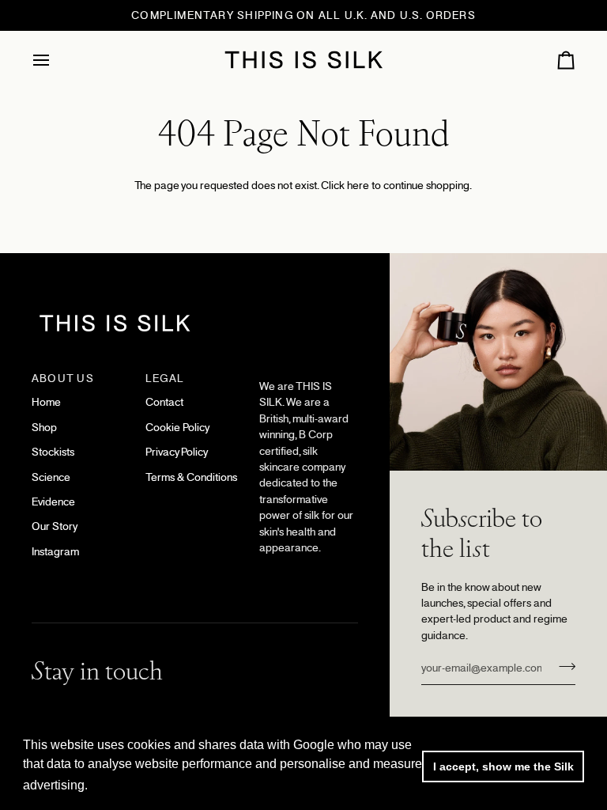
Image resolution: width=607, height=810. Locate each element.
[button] (308, 375)
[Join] (562, 666)
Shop (44, 427)
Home (46, 402)
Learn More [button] (125, 785)
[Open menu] (55, 60)
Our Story (54, 526)
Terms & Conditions (191, 477)
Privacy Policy (176, 452)
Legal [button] (164, 378)
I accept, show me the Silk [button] (503, 766)
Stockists (53, 452)
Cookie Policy (177, 427)
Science (51, 477)
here (358, 185)
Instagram (55, 552)
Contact (164, 402)
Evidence (53, 502)
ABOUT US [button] (63, 378)
